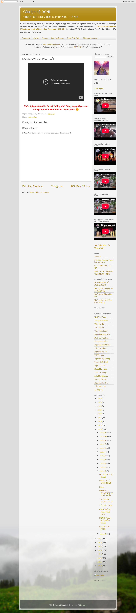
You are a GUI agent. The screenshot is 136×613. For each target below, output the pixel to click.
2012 (100, 558)
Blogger (83, 605)
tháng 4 (103, 463)
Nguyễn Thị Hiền (101, 383)
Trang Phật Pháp (73, 38)
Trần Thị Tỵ (99, 324)
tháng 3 (103, 467)
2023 (100, 410)
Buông (102, 487)
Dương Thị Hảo (100, 379)
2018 (100, 429)
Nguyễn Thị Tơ (100, 352)
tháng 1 (103, 534)
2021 (100, 417)
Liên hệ (36, 38)
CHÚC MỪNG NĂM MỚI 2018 (105, 511)
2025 (100, 402)
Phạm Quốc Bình (101, 362)
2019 (100, 425)
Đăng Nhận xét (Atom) (39, 192)
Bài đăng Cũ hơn (80, 186)
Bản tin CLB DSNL (104, 527)
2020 (100, 421)
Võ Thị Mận (99, 355)
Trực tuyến (98, 88)
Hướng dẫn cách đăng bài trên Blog (103, 301)
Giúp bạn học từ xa (90, 38)
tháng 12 (103, 432)
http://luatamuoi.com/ (52, 44)
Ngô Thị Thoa (100, 317)
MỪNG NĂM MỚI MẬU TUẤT (105, 520)
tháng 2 (103, 471)
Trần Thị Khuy (100, 348)
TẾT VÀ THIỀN (106, 505)
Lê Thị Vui (98, 390)
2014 (100, 550)
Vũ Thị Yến (99, 327)
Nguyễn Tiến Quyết (102, 345)
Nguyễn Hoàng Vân (102, 334)
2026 (100, 398)
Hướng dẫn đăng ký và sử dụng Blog (103, 289)
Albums (45, 38)
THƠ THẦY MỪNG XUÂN (106, 500)
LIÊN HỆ (77, 47)
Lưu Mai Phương (101, 376)
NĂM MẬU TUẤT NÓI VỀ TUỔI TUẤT (106, 493)
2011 (100, 562)
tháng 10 (103, 440)
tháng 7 (103, 452)
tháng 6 (103, 456)
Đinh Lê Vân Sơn (101, 338)
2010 (100, 566)
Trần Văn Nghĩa (100, 331)
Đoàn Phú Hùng (100, 369)
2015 (100, 546)
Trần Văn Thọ (100, 386)
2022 (100, 414)
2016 (100, 542)
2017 (100, 539)
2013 (100, 554)
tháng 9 (103, 444)
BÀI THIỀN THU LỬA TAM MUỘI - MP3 (103, 272)
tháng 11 (103, 436)
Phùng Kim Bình (101, 341)
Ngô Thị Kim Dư (101, 365)
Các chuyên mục (57, 38)
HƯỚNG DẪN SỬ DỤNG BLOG (101, 283)
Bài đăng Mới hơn (32, 186)
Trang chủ (26, 38)
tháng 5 (103, 459)
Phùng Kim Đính (101, 320)
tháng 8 (103, 448)
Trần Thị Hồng (100, 372)
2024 (100, 406)
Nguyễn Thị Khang (102, 358)
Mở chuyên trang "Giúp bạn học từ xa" (103, 261)
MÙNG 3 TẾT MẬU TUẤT (105, 482)
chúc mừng (32, 117)
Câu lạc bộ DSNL (37, 12)
